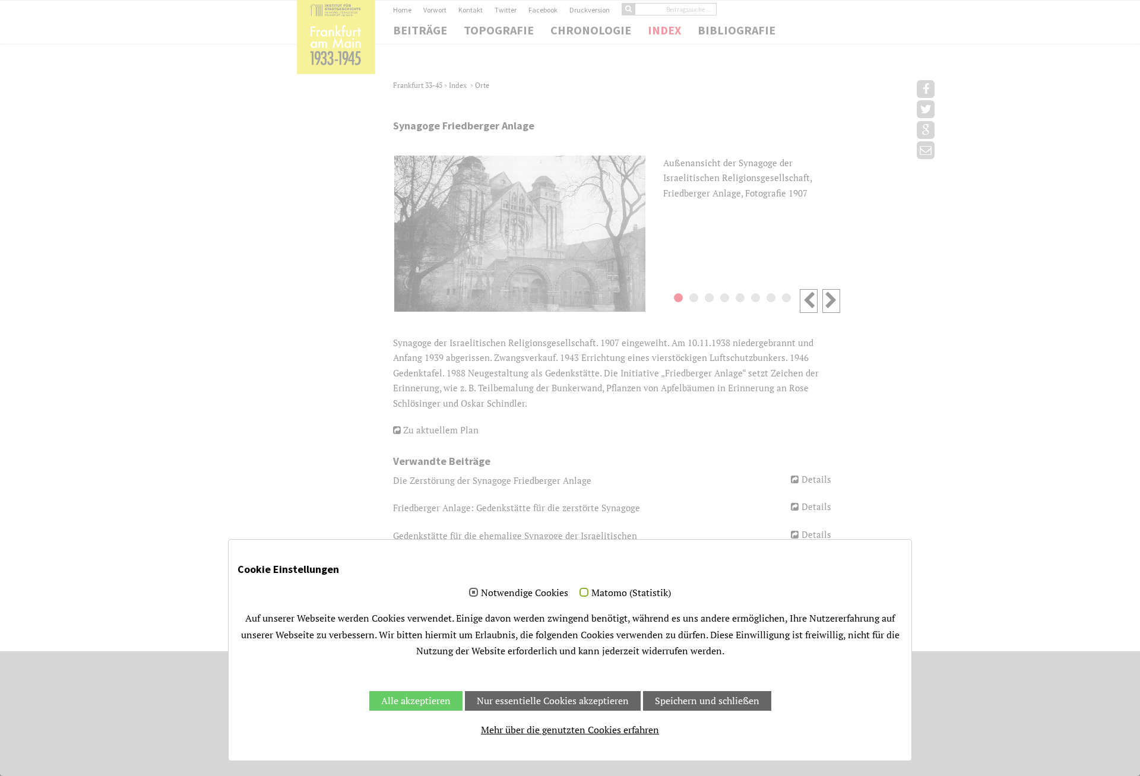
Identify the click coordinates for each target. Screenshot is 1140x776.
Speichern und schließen (707, 700)
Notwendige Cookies (524, 593)
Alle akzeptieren (416, 700)
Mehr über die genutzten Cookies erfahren (570, 729)
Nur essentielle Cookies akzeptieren (553, 700)
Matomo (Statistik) (631, 593)
